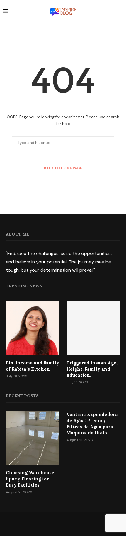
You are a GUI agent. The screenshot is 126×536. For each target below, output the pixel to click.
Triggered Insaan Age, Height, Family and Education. (92, 369)
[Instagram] (63, 524)
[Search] (120, 12)
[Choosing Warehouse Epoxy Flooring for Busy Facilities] (32, 438)
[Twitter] (55, 524)
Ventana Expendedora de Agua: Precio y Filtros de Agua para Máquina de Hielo (92, 424)
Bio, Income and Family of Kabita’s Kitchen (32, 366)
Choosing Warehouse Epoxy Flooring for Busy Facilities (30, 479)
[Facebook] (48, 524)
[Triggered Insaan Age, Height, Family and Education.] (93, 328)
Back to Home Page (63, 168)
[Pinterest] (70, 524)
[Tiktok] (78, 524)
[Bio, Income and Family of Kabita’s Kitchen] (32, 328)
